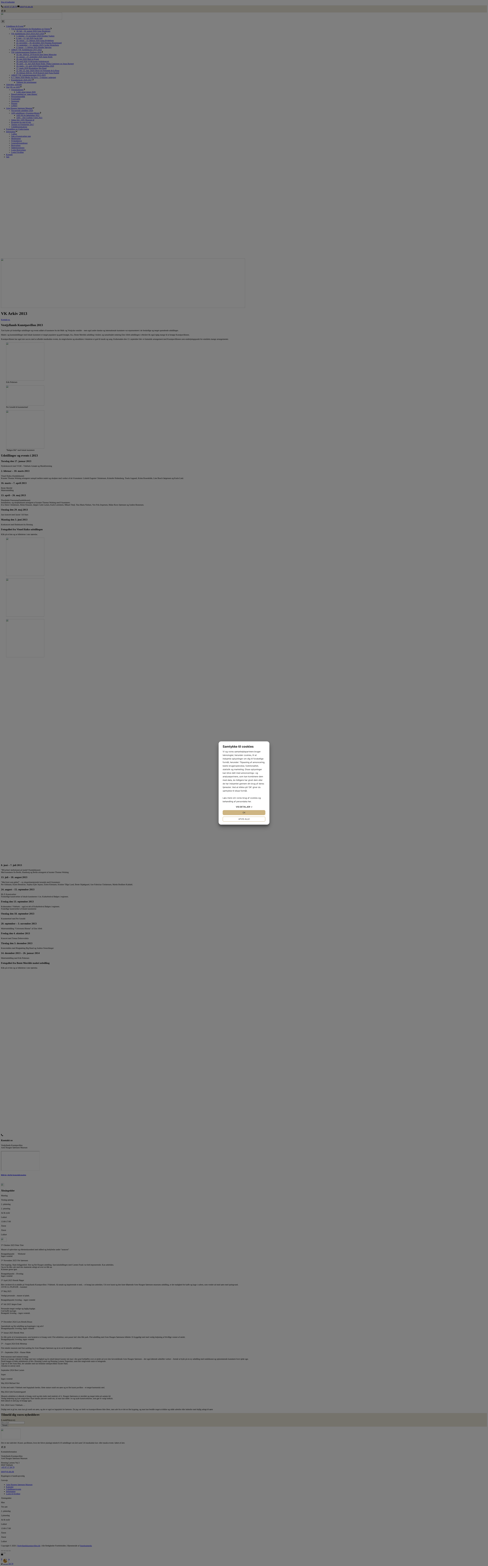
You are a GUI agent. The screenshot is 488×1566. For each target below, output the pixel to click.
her (249, 801)
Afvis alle (244, 819)
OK (244, 812)
